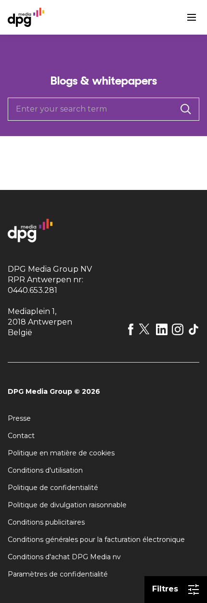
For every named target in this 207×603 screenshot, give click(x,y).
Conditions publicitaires (46, 522)
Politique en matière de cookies (61, 453)
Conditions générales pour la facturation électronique (96, 539)
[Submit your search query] (186, 109)
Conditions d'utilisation (45, 470)
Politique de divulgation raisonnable (67, 505)
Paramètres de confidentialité (58, 574)
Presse (19, 418)
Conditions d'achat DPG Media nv (64, 557)
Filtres (165, 588)
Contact (21, 435)
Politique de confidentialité (53, 487)
